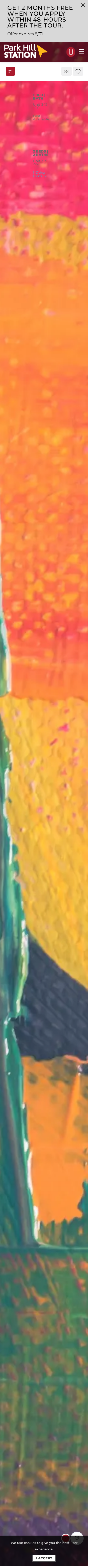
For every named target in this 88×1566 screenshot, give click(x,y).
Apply (49, 129)
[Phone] (70, 52)
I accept (44, 1558)
